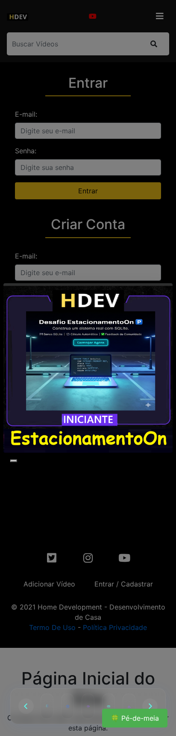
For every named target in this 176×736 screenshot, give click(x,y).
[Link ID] (129, 706)
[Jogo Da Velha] (47, 706)
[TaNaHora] (67, 706)
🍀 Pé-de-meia (135, 718)
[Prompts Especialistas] (108, 706)
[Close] (13, 461)
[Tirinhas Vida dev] (88, 706)
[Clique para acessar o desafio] (88, 367)
